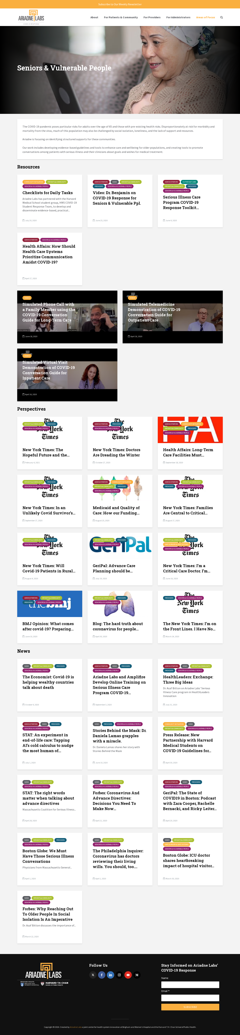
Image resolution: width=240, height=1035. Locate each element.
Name (164, 978)
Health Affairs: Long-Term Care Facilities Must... (188, 452)
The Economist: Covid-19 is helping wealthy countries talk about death (48, 682)
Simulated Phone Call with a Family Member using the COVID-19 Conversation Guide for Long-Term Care (48, 312)
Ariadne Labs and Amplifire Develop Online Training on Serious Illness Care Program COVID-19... (119, 684)
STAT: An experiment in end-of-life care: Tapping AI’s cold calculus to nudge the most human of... (47, 742)
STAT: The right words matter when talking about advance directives (48, 798)
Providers (99, 186)
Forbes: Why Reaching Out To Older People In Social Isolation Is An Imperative (47, 914)
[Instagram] (119, 975)
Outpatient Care (189, 182)
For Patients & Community (121, 17)
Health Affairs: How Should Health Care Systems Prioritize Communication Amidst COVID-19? (48, 254)
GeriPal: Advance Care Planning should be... (114, 568)
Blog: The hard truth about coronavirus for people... (118, 626)
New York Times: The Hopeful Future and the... (46, 452)
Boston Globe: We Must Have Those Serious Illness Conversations (48, 856)
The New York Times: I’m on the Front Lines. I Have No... (189, 626)
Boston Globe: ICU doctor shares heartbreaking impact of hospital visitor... (188, 860)
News (114, 182)
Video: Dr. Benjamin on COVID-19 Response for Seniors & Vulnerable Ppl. (117, 198)
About (94, 17)
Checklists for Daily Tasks (47, 192)
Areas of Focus (205, 17)
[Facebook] (101, 975)
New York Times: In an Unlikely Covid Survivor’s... (48, 510)
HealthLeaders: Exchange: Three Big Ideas (188, 679)
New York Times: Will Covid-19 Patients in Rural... (48, 568)
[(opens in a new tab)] (190, 545)
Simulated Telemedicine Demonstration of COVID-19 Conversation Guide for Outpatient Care (154, 312)
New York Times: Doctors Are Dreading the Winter (116, 452)
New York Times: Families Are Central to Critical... (188, 510)
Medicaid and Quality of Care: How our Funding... (116, 510)
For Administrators (178, 17)
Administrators (101, 182)
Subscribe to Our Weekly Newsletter (120, 4)
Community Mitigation (33, 182)
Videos (27, 298)
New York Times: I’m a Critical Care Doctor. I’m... (186, 568)
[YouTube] (128, 975)
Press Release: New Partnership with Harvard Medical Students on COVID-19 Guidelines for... (188, 742)
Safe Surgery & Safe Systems (176, 544)
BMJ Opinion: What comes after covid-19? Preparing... (48, 626)
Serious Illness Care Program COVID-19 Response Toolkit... (181, 202)
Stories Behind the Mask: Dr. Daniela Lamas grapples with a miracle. (119, 736)
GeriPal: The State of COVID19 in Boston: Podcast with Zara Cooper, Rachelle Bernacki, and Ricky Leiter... (190, 800)
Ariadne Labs (76, 1027)
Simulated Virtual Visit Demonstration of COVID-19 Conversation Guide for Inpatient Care (48, 370)
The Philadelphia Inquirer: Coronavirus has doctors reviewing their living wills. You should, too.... (118, 858)
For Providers (152, 17)
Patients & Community (57, 182)
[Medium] (137, 975)
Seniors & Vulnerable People (36, 186)
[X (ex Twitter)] (93, 975)
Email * (165, 991)
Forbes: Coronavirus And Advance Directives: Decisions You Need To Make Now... (116, 800)
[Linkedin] (110, 975)
